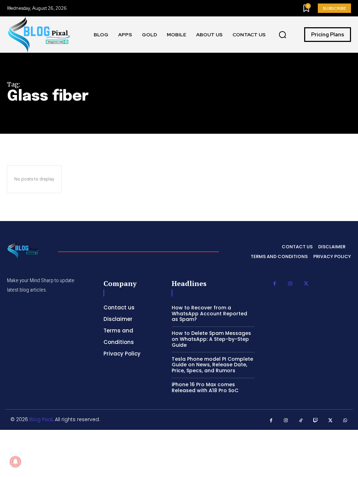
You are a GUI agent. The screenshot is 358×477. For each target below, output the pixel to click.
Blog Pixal (40, 419)
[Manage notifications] (15, 461)
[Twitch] (316, 420)
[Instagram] (290, 284)
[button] (282, 34)
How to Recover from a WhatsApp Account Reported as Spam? (209, 313)
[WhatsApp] (345, 420)
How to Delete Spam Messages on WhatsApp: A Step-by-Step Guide (211, 339)
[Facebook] (274, 284)
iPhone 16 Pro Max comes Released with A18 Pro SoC (205, 387)
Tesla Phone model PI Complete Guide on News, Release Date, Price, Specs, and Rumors (212, 364)
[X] (306, 284)
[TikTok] (301, 420)
